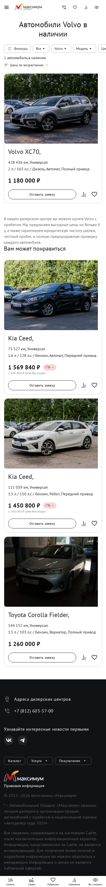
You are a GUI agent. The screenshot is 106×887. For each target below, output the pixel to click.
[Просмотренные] (96, 7)
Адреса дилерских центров (42, 699)
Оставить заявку (42, 194)
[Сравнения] (85, 7)
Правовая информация (24, 785)
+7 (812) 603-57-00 (33, 711)
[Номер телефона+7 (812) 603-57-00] (64, 7)
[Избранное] (75, 7)
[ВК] (9, 740)
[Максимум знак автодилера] (28, 7)
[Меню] (6, 7)
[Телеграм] (23, 740)
